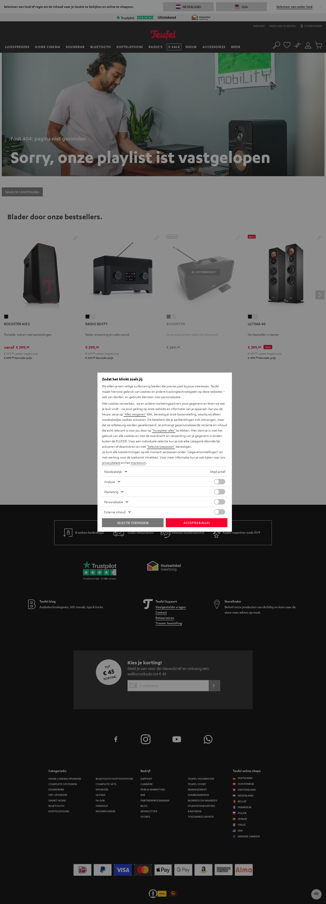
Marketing (111, 492)
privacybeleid (111, 463)
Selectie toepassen (132, 523)
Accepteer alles (197, 523)
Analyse (109, 482)
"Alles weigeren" (135, 414)
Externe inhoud (114, 512)
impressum (138, 463)
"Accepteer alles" (163, 430)
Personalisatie (113, 502)
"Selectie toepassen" (161, 446)
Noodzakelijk (113, 472)
